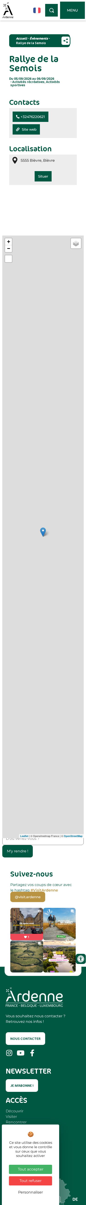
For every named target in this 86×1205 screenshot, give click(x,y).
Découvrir (14, 1111)
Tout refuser (30, 1181)
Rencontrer (16, 1122)
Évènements (39, 38)
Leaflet (24, 836)
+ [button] (8, 241)
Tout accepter (30, 1169)
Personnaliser (30, 1192)
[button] (30, 117)
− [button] (8, 248)
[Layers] (76, 243)
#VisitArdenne (44, 890)
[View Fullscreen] (8, 258)
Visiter (11, 1116)
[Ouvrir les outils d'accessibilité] (81, 959)
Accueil (21, 38)
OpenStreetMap (73, 836)
